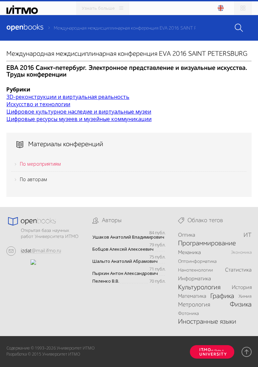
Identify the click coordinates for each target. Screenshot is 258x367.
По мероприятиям (40, 164)
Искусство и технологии (38, 104)
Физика (241, 304)
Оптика (186, 235)
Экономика (241, 252)
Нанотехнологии (195, 270)
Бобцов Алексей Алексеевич (123, 249)
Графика (222, 296)
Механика (189, 252)
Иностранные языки (207, 322)
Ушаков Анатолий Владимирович (128, 237)
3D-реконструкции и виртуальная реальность (67, 96)
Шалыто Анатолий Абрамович (125, 261)
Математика (192, 296)
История (242, 287)
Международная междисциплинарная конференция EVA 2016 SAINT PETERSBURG (137, 28)
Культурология (199, 287)
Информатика (194, 279)
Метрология (194, 305)
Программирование (207, 243)
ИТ (248, 235)
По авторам (33, 179)
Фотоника (188, 313)
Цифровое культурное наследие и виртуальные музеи (78, 111)
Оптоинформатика (197, 261)
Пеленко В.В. (105, 281)
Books (24, 28)
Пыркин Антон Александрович (125, 273)
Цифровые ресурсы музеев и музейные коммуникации (79, 119)
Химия (245, 296)
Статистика (238, 270)
